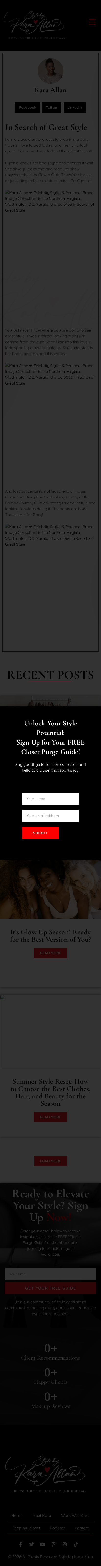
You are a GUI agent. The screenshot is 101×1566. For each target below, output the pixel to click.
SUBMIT (40, 833)
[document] (50, 783)
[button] (94, 713)
